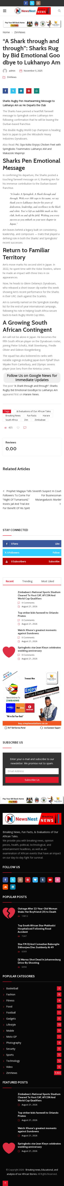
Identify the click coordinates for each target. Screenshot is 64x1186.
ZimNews (19, 32)
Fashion (10, 994)
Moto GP (11, 1036)
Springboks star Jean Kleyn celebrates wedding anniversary (39, 649)
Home (6, 32)
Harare (46, 415)
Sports (10, 1054)
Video (9, 1067)
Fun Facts (31, 415)
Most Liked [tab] (47, 581)
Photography (13, 1042)
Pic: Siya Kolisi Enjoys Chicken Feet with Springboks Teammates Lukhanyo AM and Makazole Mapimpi (32, 149)
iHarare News (31, 394)
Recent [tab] (10, 581)
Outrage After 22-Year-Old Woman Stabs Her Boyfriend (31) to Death (37, 910)
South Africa (12, 419)
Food (9, 1006)
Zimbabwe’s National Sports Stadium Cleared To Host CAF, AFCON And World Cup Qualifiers (39, 595)
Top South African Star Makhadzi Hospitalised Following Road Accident (36, 928)
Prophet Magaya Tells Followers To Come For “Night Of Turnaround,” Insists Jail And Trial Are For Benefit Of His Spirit (17, 499)
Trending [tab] (27, 581)
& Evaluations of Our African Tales (34, 411)
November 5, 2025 (33, 70)
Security (10, 1048)
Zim (26, 419)
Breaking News (13, 415)
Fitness (10, 1000)
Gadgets (11, 1018)
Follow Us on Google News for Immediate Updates (32, 377)
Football (11, 1012)
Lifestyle (11, 1024)
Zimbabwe (40, 419)
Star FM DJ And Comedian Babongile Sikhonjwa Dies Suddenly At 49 (38, 945)
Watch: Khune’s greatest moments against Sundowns (37, 631)
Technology (13, 1060)
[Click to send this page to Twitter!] (13, 91)
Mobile (10, 1030)
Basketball (12, 988)
